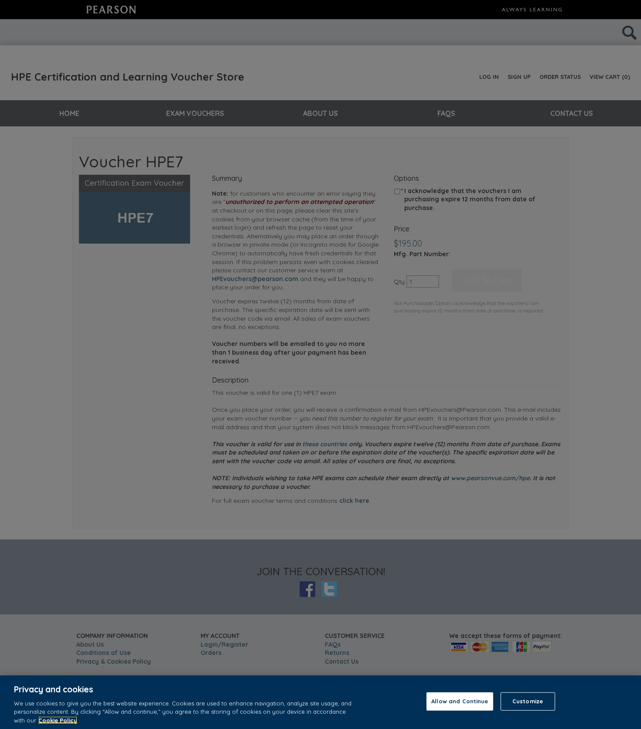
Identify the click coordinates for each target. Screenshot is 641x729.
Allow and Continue (459, 701)
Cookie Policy (57, 719)
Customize (527, 701)
